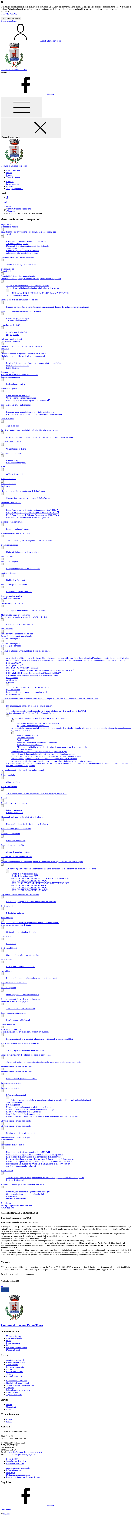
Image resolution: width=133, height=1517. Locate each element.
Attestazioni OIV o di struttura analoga (22, 253)
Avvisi (9, 1409)
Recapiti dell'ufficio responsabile (19, 624)
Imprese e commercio (15, 1367)
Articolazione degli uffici (11, 325)
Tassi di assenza (7, 419)
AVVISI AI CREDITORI (11, 1029)
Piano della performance (11, 502)
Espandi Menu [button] (7, 224)
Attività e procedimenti (10, 598)
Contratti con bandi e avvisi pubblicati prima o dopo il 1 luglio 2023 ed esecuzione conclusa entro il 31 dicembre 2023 (49, 699)
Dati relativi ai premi (9, 545)
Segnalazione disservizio (16, 1461)
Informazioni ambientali (11, 1083)
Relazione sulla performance (12, 522)
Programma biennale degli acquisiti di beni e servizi (38, 723)
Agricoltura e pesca (14, 1395)
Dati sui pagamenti (8, 987)
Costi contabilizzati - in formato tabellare (22, 955)
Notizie (9, 1405)
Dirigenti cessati (7, 372)
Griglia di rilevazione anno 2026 (24, 874)
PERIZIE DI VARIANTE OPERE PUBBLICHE (32, 687)
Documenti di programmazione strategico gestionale (27, 246)
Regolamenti (11, 1196)
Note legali (10, 1472)
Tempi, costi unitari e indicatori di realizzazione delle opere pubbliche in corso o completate (43, 1062)
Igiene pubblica (12, 184)
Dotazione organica (9, 388)
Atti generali (6, 234)
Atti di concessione (9, 786)
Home (8, 206)
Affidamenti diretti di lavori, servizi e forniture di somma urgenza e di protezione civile (52, 747)
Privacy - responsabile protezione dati (16, 1205)
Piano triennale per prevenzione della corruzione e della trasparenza (28, 232)
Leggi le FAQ (12, 1459)
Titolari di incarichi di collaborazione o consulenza (21, 346)
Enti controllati (7, 556)
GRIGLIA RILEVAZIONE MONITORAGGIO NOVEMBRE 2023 (40, 883)
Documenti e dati (13, 1350)
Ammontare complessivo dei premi (15, 533)
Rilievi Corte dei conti (15, 913)
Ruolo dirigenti (12, 368)
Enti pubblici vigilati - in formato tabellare (23, 568)
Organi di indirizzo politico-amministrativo (18, 276)
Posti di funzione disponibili (17, 365)
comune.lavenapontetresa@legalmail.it (22, 1454)
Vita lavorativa (12, 1365)
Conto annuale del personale (17, 395)
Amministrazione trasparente (18, 1468)
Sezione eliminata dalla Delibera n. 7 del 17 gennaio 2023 (30, 713)
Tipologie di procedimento (12, 603)
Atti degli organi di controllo (17, 321)
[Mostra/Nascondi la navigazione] (21, 107)
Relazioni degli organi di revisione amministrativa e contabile (31, 902)
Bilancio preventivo (14, 810)
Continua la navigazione (11, 18)
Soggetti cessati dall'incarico (17, 295)
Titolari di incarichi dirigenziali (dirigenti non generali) (23, 356)
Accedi (4, 202)
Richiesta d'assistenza (15, 1463)
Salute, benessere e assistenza (18, 1390)
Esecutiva (10, 682)
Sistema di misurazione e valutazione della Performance (23, 491)
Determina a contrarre (25, 738)
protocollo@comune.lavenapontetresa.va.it (24, 1452)
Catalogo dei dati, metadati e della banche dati (25, 1194)
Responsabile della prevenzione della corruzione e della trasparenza (33, 1157)
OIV (3, 467)
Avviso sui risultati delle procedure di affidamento (37, 742)
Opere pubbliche (8, 1024)
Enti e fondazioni (13, 1343)
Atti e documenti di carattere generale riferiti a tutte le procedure (32, 675)
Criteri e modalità (8, 775)
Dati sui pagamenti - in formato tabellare (22, 995)
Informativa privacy (14, 1470)
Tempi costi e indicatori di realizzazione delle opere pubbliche (26, 1055)
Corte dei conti (7, 906)
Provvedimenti (7, 629)
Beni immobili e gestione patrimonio (16, 828)
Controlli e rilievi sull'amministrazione (16, 856)
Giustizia (10, 182)
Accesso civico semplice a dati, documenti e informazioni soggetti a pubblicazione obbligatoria (45, 1178)
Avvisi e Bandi (23, 740)
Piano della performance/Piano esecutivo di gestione (27, 517)
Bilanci (4, 798)
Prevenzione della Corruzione (13, 1145)
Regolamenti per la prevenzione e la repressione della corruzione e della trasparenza (40, 1159)
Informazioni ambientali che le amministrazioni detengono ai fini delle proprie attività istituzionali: (51, 1100)
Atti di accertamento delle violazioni (21, 1166)
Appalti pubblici (12, 1369)
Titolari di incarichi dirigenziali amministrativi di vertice (23, 354)
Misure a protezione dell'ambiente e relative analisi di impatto (31, 1109)
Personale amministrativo (16, 1347)
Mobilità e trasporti (14, 1376)
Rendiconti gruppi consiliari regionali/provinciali (21, 311)
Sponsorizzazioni (13, 690)
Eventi (9, 1422)
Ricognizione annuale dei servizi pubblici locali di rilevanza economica (30, 922)
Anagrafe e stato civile (15, 1360)
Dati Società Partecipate (16, 580)
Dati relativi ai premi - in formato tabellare (23, 552)
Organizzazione (7, 271)
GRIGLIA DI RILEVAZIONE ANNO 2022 (29, 890)
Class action (6, 936)
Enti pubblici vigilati (9, 561)
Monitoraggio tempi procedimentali (15, 615)
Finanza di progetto (14, 694)
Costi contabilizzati (9, 948)
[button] (13, 170)
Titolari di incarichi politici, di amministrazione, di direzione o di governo (31, 278)
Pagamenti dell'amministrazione (14, 982)
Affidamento (11, 680)
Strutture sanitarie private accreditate (16, 1121)
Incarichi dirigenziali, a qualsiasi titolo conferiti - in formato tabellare (34, 363)
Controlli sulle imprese (10, 638)
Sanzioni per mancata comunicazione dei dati (19, 300)
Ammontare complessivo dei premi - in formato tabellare (29, 540)
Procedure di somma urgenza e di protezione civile (27, 692)
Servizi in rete (6, 971)
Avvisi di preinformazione (27, 735)
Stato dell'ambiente (14, 1102)
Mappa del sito (7, 1509)
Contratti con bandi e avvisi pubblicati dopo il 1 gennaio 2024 (26, 651)
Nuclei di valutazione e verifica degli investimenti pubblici (25, 1032)
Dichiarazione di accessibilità (18, 1475)
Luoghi (9, 1419)
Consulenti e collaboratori (11, 341)
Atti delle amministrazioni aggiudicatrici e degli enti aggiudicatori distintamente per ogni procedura (51, 761)
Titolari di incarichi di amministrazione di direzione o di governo (32, 288)
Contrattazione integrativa (11, 453)
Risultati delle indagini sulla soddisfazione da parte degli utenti (31, 978)
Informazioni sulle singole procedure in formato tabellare (29, 706)
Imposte (9, 186)
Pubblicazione (12, 678)
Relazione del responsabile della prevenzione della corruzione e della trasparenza (39, 1161)
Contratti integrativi (14, 460)
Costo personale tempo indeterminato (21, 398)
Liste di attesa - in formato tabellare (20, 966)
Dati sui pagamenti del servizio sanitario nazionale (21, 999)
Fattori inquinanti (13, 1105)
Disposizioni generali (15, 211)
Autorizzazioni (12, 1392)
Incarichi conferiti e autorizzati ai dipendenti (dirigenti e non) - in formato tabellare (39, 437)
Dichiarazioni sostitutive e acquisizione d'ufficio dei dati (24, 617)
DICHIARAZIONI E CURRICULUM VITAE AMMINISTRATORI (40, 293)
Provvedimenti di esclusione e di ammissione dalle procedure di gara (39, 752)
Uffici (8, 1340)
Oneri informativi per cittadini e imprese (17, 257)
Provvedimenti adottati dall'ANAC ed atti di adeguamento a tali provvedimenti (38, 1164)
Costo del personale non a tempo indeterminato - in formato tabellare (34, 414)
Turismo (9, 1374)
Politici (9, 1345)
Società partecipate (8, 573)
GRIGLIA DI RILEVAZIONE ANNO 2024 (29, 881)
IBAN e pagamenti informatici (13, 1013)
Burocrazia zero (7, 269)
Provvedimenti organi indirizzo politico (17, 634)
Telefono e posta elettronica (12, 339)
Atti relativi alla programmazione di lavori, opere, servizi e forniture (38, 718)
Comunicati (11, 1407)
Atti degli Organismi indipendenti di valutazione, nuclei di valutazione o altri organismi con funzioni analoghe (51, 869)
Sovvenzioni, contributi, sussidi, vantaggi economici (22, 770)
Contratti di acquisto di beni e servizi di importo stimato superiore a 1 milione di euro (46, 756)
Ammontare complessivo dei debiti (20, 1008)
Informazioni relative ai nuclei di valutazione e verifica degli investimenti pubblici (39, 1039)
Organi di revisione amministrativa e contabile (20, 894)
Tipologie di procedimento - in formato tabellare (25, 610)
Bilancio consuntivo (14, 812)
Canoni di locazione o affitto (12, 845)
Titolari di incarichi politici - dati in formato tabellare (27, 286)
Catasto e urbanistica (14, 1372)
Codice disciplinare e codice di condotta (22, 250)
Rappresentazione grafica (11, 596)
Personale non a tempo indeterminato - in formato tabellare (30, 412)
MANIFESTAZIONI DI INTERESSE (22, 668)
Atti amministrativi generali (17, 244)
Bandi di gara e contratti (11, 646)
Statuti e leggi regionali (15, 248)
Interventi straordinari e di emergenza (16, 1137)
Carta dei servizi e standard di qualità (16, 925)
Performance (6, 486)
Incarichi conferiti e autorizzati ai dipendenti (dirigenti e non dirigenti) (29, 430)
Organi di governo (13, 1336)
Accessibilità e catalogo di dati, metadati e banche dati (23, 1184)
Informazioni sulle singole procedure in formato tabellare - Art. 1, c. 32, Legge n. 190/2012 (48, 711)
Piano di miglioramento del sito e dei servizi (24, 1477)
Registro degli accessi (15, 1180)
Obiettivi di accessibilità (16, 1199)
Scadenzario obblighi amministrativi (21, 264)
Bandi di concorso (8, 478)
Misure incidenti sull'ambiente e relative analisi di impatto (29, 1107)
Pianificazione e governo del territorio (16, 1066)
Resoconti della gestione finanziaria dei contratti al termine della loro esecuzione (44, 759)
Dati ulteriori (6, 1203)
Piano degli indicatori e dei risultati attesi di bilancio (22, 817)
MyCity (6, 1514)
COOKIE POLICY (9, 14)
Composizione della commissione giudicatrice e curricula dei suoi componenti (43, 754)
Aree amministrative (14, 1338)
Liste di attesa (6, 959)
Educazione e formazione (16, 1381)
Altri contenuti (7, 1140)
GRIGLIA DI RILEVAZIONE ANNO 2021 (29, 888)
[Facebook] (7, 198)
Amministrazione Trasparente (19, 209)
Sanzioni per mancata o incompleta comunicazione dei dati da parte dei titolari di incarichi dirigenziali (47, 307)
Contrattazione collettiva (11, 442)
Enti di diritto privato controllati (14, 584)
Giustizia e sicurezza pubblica (18, 1383)
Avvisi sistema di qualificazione (29, 745)
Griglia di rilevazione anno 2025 (24, 876)
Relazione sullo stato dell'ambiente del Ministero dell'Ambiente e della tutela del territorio (42, 1116)
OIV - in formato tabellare (17, 474)
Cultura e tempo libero (15, 1362)
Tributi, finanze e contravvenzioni (20, 1385)
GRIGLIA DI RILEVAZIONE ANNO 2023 (29, 885)
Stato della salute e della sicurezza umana (23, 1114)
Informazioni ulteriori (25, 749)
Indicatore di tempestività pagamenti (16, 1001)
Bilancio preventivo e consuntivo (14, 803)
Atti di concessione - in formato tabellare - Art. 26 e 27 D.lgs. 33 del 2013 (36, 794)
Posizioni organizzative (10, 377)
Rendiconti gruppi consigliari (18, 318)
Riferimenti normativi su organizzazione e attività (26, 241)
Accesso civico (7, 1170)
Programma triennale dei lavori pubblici (33, 726)
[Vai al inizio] (2, 1285)
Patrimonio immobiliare (10, 833)
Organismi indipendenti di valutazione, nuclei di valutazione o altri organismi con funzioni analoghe (42, 862)
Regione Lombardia (9, 21)
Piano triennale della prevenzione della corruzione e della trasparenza (34, 1154)
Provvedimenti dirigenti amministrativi (16, 636)
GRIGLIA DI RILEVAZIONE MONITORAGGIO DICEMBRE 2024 (41, 878)
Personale (5, 349)
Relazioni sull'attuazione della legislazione (23, 1112)
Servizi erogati (7, 917)
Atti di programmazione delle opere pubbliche (20, 1043)
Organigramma (12, 334)
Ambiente (10, 1388)
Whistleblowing (7, 1208)
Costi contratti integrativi (16, 463)
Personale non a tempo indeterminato (16, 405)
